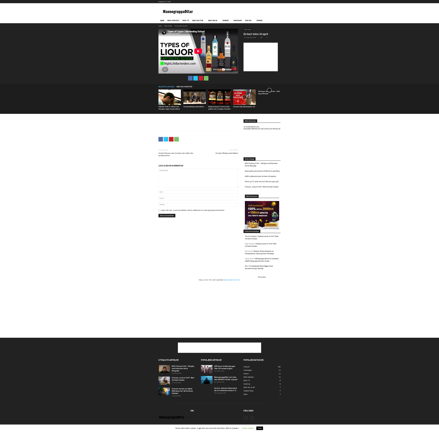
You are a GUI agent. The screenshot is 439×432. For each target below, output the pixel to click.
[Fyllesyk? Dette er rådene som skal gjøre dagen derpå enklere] (169, 97)
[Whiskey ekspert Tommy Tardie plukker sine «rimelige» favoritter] (219, 97)
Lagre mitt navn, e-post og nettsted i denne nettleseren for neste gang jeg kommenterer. (193, 210)
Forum (259, 20)
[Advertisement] (261, 57)
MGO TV (186, 20)
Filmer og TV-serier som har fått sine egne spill (261, 181)
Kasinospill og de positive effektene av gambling (262, 171)
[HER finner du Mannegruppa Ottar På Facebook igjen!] (206, 369)
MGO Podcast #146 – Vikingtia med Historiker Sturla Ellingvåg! (261, 164)
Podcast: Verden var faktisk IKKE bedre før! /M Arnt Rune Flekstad (182, 391)
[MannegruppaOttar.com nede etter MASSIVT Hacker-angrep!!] (206, 380)
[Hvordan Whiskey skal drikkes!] (194, 97)
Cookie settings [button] (247, 428)
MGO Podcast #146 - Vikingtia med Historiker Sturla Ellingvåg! (183, 368)
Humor (225, 20)
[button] (278, 21)
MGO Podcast (173, 20)
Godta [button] (260, 428)
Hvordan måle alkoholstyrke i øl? (244, 107)
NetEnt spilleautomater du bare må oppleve (260, 176)
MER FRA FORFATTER (184, 87)
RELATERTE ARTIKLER (166, 87)
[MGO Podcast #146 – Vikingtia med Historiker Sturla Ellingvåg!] (164, 369)
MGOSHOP (238, 20)
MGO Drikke (168, 26)
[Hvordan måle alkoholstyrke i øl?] (244, 97)
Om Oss (248, 20)
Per (246, 266)
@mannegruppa (232, 280)
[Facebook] (275, 1)
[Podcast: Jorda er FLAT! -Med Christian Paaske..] (164, 381)
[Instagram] (279, 1)
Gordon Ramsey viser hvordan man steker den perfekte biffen (175, 154)
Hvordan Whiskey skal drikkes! (193, 107)
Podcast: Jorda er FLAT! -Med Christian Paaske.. (262, 187)
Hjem (162, 20)
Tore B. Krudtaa (250, 236)
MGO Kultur (197, 20)
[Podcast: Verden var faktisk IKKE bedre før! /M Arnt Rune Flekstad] (164, 392)
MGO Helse (212, 20)
